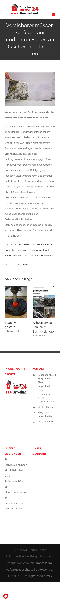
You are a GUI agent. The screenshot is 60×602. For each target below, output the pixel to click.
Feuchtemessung (14, 503)
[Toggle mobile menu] (53, 14)
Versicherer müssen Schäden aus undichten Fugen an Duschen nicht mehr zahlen (30, 250)
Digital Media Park (40, 576)
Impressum (44, 563)
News (25, 264)
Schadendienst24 (43, 255)
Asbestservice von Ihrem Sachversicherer (44, 327)
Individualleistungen (16, 464)
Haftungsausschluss (19, 569)
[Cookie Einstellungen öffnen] (5, 598)
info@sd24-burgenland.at (45, 414)
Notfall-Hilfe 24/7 (14, 473)
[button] (7, 311)
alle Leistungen (13, 508)
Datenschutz (44, 569)
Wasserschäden (16, 481)
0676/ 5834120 (46, 407)
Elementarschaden (15, 492)
